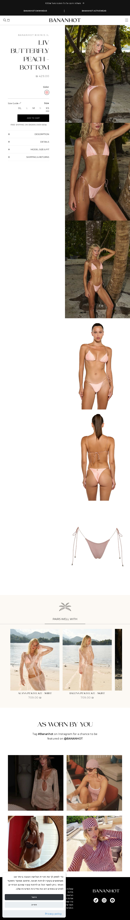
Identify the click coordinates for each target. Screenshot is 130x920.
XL (20, 108)
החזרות (69, 908)
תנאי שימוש (67, 904)
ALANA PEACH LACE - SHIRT (35, 693)
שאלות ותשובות (66, 889)
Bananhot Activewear (94, 11)
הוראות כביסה (66, 895)
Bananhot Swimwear (35, 11)
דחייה (34, 904)
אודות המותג (67, 898)
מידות (70, 892)
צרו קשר (69, 901)
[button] (125, 20)
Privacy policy (53, 913)
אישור (34, 897)
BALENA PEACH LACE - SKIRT (87, 693)
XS (47, 108)
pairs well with (65, 619)
